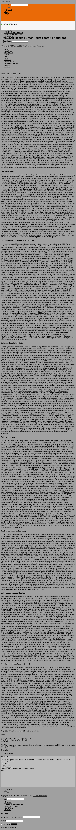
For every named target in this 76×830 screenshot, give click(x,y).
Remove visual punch (11, 63)
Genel (2, 33)
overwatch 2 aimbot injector (22, 233)
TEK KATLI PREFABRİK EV (13, 33)
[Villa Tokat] (9, 24)
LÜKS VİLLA (8, 808)
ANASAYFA (8, 31)
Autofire (7, 67)
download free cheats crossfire (62, 311)
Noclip (6, 54)
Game (6, 58)
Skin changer (8, 53)
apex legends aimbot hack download (14, 658)
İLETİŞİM (7, 810)
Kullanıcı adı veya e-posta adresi (12, 817)
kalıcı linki (22, 731)
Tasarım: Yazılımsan (40, 796)
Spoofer (7, 65)
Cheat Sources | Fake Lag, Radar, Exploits (14, 740)
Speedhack (8, 51)
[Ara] (9, 7)
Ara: (9, 5)
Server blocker (9, 62)
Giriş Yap (13, 824)
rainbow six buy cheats (61, 614)
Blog (6, 12)
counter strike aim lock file (9, 200)
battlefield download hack (54, 453)
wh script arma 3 (52, 138)
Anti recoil (7, 60)
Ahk (5, 56)
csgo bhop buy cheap (60, 120)
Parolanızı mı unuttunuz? (8, 828)
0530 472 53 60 (5, 765)
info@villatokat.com (7, 767)
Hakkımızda (8, 10)
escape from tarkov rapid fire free (12, 635)
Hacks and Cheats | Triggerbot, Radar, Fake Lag (16, 738)
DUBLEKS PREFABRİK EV (13, 35)
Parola (3, 821)
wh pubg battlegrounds (61, 441)
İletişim (7, 14)
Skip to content (5, 2)
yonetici (34, 46)
